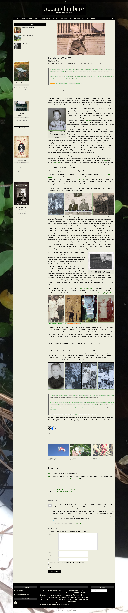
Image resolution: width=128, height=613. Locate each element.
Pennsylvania (53, 602)
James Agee (44, 599)
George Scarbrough (50, 597)
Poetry (34, 44)
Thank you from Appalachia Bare (64, 491)
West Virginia (63, 604)
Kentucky (54, 599)
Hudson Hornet (56, 162)
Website (50, 559)
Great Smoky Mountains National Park (74, 597)
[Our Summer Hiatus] (80, 450)
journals (75, 69)
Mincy (65, 599)
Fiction (34, 29)
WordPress (73, 610)
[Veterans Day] (58, 450)
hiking (87, 597)
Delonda (68, 593)
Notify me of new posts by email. (57, 567)
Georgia (56, 597)
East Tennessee (67, 595)
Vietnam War (57, 604)
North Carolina (74, 599)
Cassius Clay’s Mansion (28, 35)
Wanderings (40, 36)
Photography (35, 36)
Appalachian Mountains (73, 590)
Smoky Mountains (63, 602)
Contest (50, 593)
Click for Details (21, 93)
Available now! (21, 160)
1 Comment (97, 63)
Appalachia (47, 590)
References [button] (53, 468)
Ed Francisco (75, 595)
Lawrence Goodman (79, 293)
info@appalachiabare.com (22, 594)
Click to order (21, 217)
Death (63, 593)
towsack (88, 120)
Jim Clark (49, 599)
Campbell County (82, 590)
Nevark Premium (62, 610)
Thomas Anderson (80, 602)
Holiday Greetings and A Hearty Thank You (102, 456)
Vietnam (53, 604)
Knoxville (60, 599)
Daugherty (60, 593)
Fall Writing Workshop (21, 114)
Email (49, 555)
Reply (85, 523)
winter (68, 604)
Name (50, 552)
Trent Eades (48, 604)
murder (68, 599)
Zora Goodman (105, 293)
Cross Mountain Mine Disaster (73, 323)
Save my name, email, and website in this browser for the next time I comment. (67, 562)
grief (84, 597)
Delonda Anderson (79, 592)
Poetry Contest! (21, 83)
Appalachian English (64, 590)
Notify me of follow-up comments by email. (59, 565)
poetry (57, 602)
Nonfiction (86, 63)
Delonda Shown (46, 595)
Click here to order (21, 174)
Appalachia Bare (56, 590)
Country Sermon (27, 43)
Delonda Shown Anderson (57, 595)
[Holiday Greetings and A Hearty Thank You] (103, 450)
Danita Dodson (55, 593)
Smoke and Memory (28, 27)
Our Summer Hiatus (74, 456)
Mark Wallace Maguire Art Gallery (67, 489)
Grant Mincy (61, 597)
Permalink (78, 523)
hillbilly (41, 599)
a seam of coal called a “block (71, 479)
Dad (105, 160)
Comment (50, 534)
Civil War (46, 593)
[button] (56, 204)
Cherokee (42, 593)
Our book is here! (21, 207)
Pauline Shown (87, 288)
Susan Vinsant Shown (79, 179)
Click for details (21, 127)
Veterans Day (51, 456)
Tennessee (71, 601)
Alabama (41, 590)
